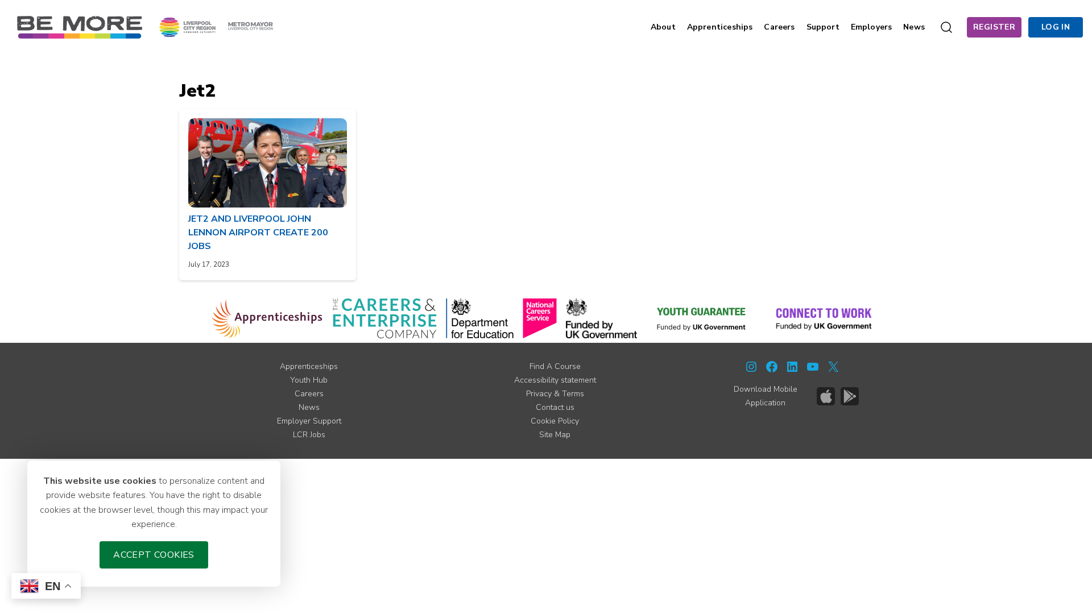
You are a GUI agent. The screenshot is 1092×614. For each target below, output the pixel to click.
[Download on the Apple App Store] (826, 396)
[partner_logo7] (824, 318)
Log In (1055, 27)
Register (994, 27)
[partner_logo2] (385, 318)
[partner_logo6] (702, 318)
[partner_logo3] (480, 318)
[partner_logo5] (601, 318)
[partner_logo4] (540, 318)
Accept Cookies (154, 555)
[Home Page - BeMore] (79, 26)
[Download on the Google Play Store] (850, 396)
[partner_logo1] (267, 318)
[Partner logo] (216, 26)
